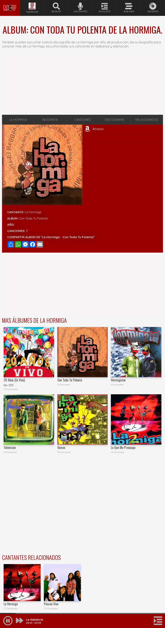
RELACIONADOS (146, 120)
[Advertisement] (82, 83)
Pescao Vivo (51, 603)
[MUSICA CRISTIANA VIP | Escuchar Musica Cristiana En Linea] (10, 1)
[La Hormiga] (22, 582)
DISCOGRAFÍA (114, 120)
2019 (10, 385)
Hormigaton (118, 380)
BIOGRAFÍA (50, 120)
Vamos (61, 447)
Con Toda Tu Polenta (69, 380)
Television (10, 447)
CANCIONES (82, 120)
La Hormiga (33, 212)
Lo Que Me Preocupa (123, 447)
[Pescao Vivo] (62, 582)
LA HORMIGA (18, 120)
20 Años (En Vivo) (14, 380)
